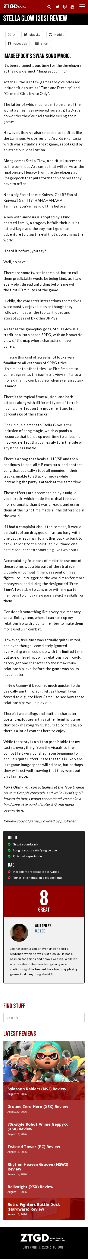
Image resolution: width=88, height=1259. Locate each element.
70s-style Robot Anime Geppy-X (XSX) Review (37, 1126)
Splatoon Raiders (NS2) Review (36, 1088)
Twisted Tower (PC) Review (33, 1146)
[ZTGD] (14, 7)
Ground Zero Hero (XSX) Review (37, 1106)
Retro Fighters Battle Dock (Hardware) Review (33, 1207)
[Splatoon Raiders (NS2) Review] (44, 1066)
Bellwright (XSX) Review (30, 1186)
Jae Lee (40, 931)
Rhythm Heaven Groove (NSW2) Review (37, 1167)
